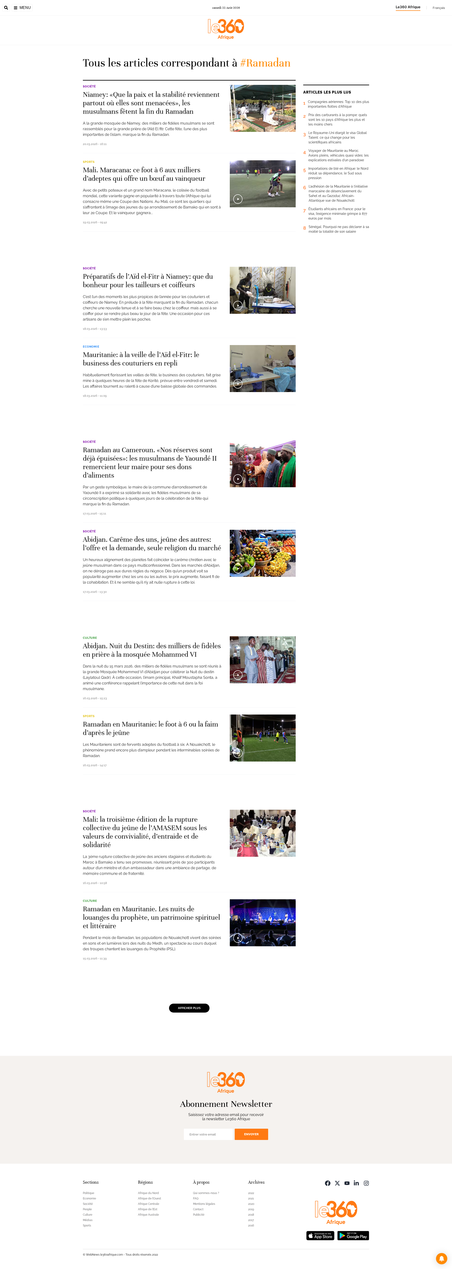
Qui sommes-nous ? (206, 1193)
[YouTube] (347, 1183)
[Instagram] (366, 1183)
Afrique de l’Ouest (149, 1198)
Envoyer (251, 1134)
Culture (90, 638)
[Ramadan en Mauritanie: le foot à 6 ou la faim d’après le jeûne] (263, 738)
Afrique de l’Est (147, 1209)
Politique (88, 1193)
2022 (251, 1193)
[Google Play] (353, 1235)
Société (89, 86)
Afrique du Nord (148, 1193)
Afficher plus (189, 1008)
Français (439, 8)
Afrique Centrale (148, 1204)
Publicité (198, 1214)
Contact (198, 1209)
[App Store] (320, 1235)
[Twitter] (337, 1183)
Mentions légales (204, 1204)
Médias (88, 1220)
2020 (251, 1204)
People (87, 1209)
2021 (251, 1198)
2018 (251, 1214)
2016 (251, 1225)
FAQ (195, 1198)
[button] (441, 1258)
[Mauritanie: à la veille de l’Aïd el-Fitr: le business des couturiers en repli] (263, 368)
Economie (91, 346)
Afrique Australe (148, 1214)
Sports (89, 162)
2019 (251, 1209)
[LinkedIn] (356, 1183)
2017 (251, 1220)
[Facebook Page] (328, 1183)
